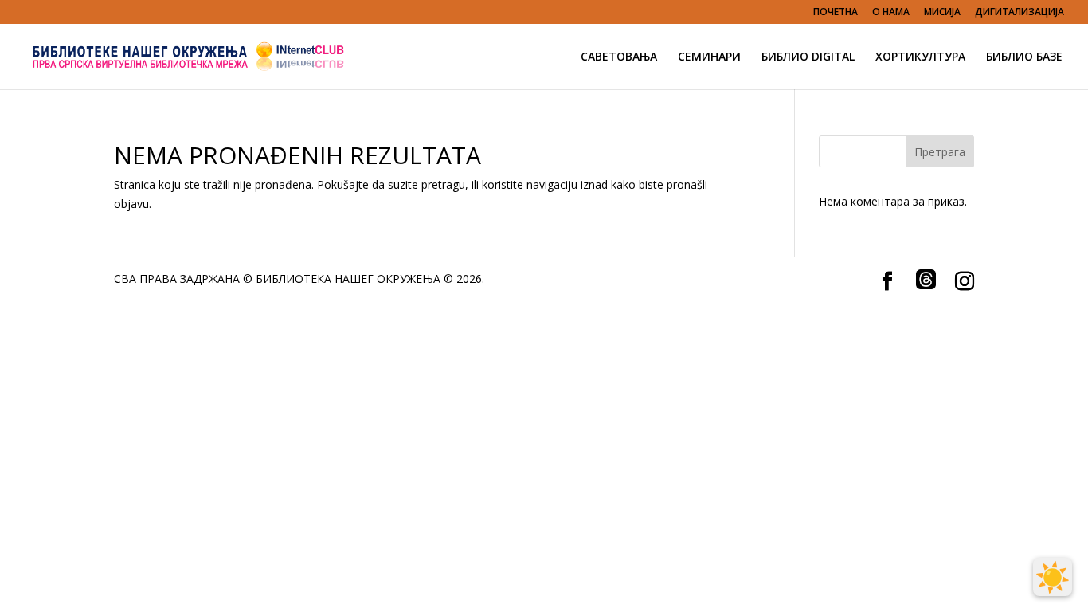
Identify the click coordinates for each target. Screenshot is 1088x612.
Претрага (939, 151)
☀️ (1052, 577)
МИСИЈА (942, 12)
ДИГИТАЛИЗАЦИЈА (1019, 12)
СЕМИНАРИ (709, 57)
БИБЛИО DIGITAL (808, 57)
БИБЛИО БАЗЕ (1024, 57)
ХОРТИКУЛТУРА (920, 57)
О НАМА (891, 12)
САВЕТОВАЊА (619, 57)
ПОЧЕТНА (835, 12)
